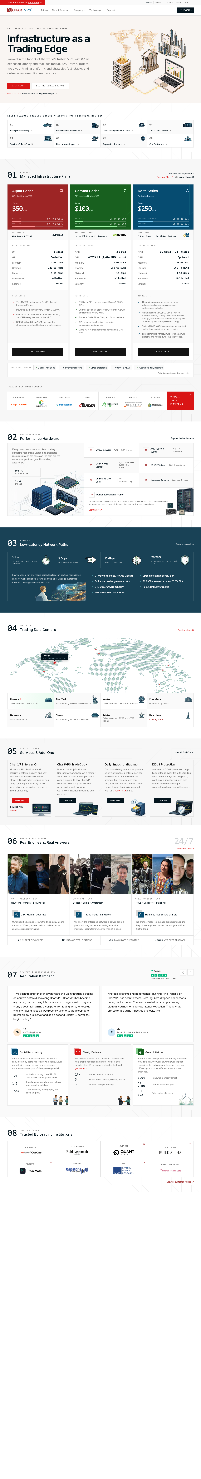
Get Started (184, 10)
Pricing (44, 10)
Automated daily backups (151, 367)
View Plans (18, 86)
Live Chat (148, 2)
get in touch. (81, 1068)
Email (159, 2)
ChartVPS (118, 790)
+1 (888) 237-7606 (174, 2)
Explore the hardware (181, 438)
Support (111, 10)
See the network (184, 544)
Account (190, 2)
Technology (95, 10)
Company (78, 10)
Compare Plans (164, 177)
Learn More (95, 510)
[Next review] (190, 972)
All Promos (33, 2)
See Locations (185, 630)
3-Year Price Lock (46, 367)
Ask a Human (185, 177)
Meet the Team (184, 848)
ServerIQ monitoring (72, 367)
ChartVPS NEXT (122, 367)
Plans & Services (60, 10)
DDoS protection (99, 367)
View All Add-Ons (183, 752)
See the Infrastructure (50, 86)
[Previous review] (183, 972)
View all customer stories (179, 1181)
